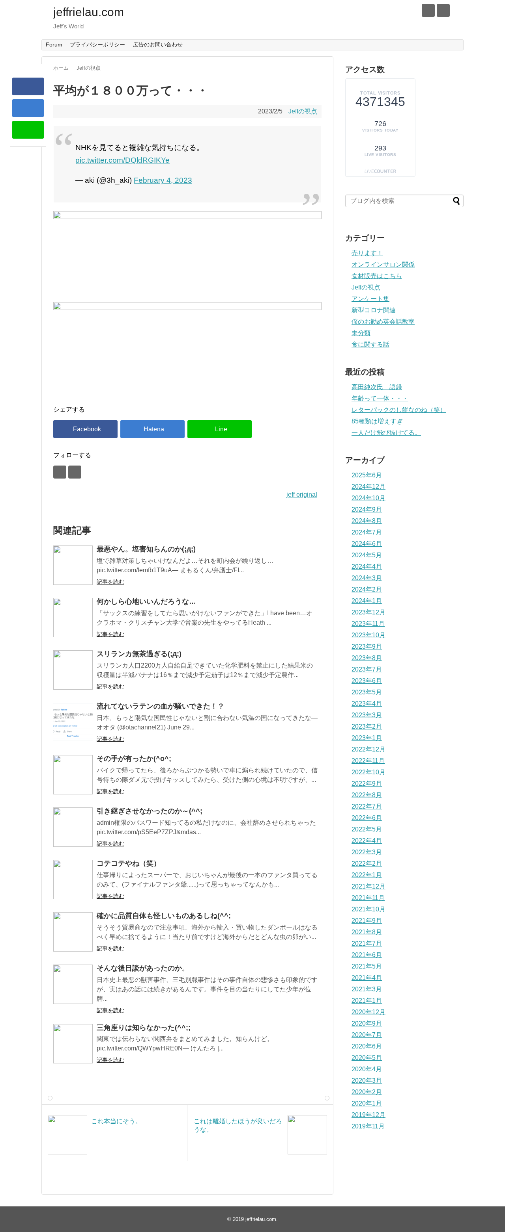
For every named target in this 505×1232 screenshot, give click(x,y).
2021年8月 (367, 932)
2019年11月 (368, 1126)
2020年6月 (367, 1046)
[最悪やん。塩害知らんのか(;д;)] (73, 565)
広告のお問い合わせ (158, 44)
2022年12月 (368, 749)
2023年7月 (367, 669)
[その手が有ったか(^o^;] (73, 774)
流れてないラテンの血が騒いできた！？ (160, 706)
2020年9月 (367, 1023)
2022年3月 (367, 852)
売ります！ (367, 253)
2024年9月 (367, 509)
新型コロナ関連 (374, 310)
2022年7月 (367, 806)
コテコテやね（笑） (129, 863)
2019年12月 (368, 1114)
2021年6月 (367, 955)
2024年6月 (367, 543)
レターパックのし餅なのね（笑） (399, 409)
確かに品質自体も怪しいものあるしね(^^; (164, 916)
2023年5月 (367, 692)
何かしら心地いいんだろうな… (146, 601)
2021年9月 (367, 920)
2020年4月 (367, 1069)
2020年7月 (367, 1035)
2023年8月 (367, 658)
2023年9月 (367, 646)
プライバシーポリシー (97, 44)
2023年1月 (367, 738)
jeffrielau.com (88, 12)
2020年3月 (367, 1080)
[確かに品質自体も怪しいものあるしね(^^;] (73, 932)
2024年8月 (367, 521)
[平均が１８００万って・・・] (28, 108)
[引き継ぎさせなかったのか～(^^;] (73, 827)
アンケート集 (370, 298)
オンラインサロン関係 (383, 264)
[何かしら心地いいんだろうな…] (73, 617)
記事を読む (110, 582)
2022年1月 (367, 875)
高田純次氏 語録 (377, 387)
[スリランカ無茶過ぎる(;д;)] (73, 670)
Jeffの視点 (302, 111)
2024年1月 (367, 600)
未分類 (361, 333)
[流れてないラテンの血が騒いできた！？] (73, 722)
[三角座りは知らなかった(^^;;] (73, 1043)
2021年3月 (367, 989)
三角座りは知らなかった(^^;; (144, 1028)
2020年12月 (368, 1012)
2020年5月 (367, 1057)
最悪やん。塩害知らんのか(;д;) (146, 549)
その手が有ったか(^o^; (134, 759)
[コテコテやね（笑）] (73, 879)
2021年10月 (368, 909)
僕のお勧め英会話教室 (383, 321)
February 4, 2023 (163, 180)
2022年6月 (367, 818)
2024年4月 (367, 566)
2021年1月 (367, 1000)
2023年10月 (368, 635)
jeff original (301, 494)
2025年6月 (367, 475)
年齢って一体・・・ (380, 398)
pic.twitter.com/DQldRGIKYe (122, 160)
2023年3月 (367, 715)
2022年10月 (368, 772)
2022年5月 (367, 829)
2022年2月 (367, 863)
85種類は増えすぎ (377, 421)
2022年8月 (367, 795)
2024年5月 (367, 555)
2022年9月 (367, 783)
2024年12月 (368, 486)
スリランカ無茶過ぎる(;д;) (139, 654)
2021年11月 (368, 897)
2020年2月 (367, 1092)
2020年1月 (367, 1103)
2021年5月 (367, 966)
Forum (54, 44)
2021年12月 (368, 886)
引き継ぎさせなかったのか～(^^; (149, 811)
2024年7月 (367, 532)
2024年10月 (368, 498)
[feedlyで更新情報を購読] (428, 10)
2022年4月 (367, 840)
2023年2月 (367, 726)
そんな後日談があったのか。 (143, 968)
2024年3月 (367, 578)
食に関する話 (370, 344)
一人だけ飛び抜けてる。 (386, 432)
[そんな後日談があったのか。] (73, 984)
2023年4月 (367, 703)
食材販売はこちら (377, 276)
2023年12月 (368, 612)
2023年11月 (368, 623)
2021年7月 (367, 943)
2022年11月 (368, 760)
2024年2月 (367, 589)
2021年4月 (367, 977)
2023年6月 (367, 680)
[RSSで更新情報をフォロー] (443, 10)
